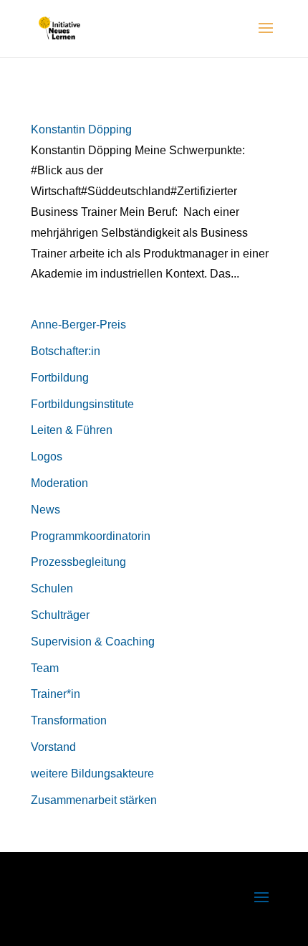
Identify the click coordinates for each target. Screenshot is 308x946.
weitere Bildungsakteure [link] (92, 773)
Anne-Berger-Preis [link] (78, 324)
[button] (265, 37)
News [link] (45, 509)
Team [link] (45, 668)
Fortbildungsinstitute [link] (82, 404)
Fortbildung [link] (60, 378)
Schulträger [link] (60, 615)
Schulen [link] (52, 588)
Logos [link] (46, 456)
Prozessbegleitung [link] (78, 562)
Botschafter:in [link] (65, 351)
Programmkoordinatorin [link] (90, 536)
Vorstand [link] (53, 747)
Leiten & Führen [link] (71, 430)
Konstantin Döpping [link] (81, 129)
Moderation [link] (59, 483)
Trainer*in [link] (55, 694)
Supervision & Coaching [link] (93, 641)
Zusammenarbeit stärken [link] (94, 800)
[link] (59, 28)
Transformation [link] (69, 720)
